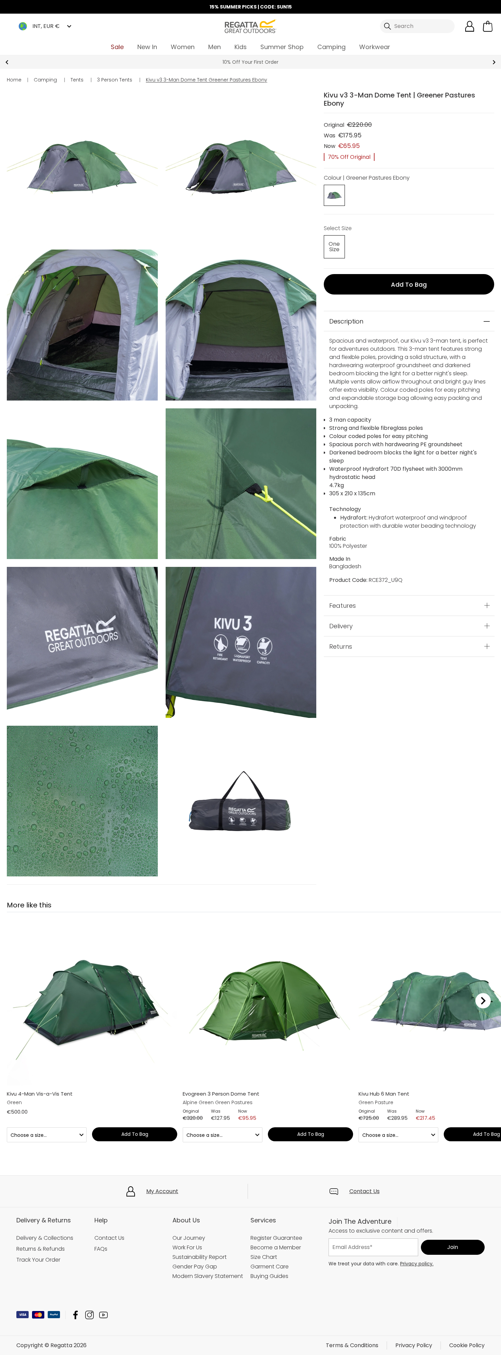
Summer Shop (282, 47)
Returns (340, 646)
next (494, 62)
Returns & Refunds (40, 1249)
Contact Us (364, 1191)
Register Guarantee (276, 1238)
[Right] (483, 1001)
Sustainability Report (199, 1257)
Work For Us (187, 1247)
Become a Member (275, 1247)
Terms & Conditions (352, 1345)
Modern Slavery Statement (207, 1276)
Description (346, 321)
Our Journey (188, 1238)
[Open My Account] (469, 26)
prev (7, 62)
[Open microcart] (487, 26)
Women (183, 47)
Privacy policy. (417, 1263)
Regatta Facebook (75, 1315)
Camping (331, 47)
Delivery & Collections (44, 1238)
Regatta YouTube (103, 1315)
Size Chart (263, 1257)
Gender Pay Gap (194, 1266)
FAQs (100, 1249)
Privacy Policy (413, 1345)
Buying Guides (269, 1276)
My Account (162, 1191)
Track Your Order (38, 1260)
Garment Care (269, 1266)
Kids (240, 47)
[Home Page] (250, 26)
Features (342, 605)
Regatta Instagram (89, 1315)
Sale (117, 47)
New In (147, 47)
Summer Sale (250, 62)
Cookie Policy (467, 1345)
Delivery (341, 626)
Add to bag (409, 284)
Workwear (374, 47)
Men (214, 47)
